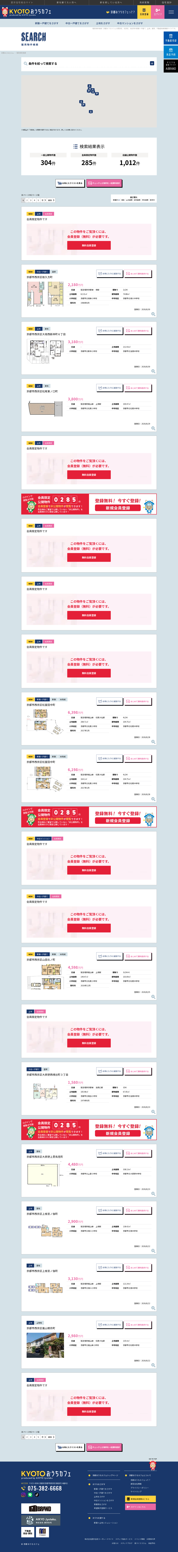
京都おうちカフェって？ (141, 1480)
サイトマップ (136, 1491)
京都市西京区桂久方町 (40, 277)
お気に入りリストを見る (72, 183)
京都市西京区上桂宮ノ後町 (42, 1214)
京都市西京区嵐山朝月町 (41, 1328)
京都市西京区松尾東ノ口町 (42, 391)
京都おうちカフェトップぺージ (105, 1475)
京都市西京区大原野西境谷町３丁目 (47, 1074)
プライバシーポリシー (140, 1487)
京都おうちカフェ (26, 12)
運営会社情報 (136, 1483)
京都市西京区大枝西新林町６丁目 (46, 334)
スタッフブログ (126, 1543)
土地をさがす (103, 23)
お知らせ (115, 1543)
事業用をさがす (100, 1504)
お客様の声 (151, 1539)
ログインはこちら (138, 1506)
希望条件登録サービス (103, 1508)
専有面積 (145, 200)
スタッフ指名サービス (123, 1539)
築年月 (152, 200)
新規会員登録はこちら (140, 1499)
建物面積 (137, 200)
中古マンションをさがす (130, 23)
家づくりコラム (140, 1543)
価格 (122, 200)
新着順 (115, 200)
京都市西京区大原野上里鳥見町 (45, 1157)
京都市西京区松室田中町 (41, 705)
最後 (50, 200)
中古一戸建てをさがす (77, 23)
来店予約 (151, 1543)
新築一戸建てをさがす (47, 23)
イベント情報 (139, 1539)
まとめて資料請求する (139, 274)
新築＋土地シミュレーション (106, 1522)
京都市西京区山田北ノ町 (41, 959)
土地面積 (129, 200)
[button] (97, 94)
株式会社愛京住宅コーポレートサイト (99, 1539)
